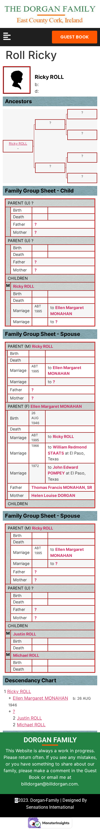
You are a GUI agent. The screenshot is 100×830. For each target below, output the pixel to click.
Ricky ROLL (23, 286)
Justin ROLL (24, 634)
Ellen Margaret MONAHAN (56, 406)
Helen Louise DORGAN (53, 495)
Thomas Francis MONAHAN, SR (61, 487)
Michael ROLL (26, 655)
